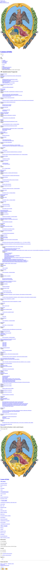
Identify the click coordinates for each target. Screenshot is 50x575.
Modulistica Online (3, 507)
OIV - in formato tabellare (6, 168)
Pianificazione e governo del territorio (6, 363)
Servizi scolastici (3, 522)
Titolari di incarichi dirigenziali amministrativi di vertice (8, 121)
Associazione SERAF (3, 483)
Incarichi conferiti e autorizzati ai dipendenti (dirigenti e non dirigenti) (11, 151)
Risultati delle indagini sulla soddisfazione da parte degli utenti (11, 329)
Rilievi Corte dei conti (5, 305)
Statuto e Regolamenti (3, 398)
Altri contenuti (2, 396)
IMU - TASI (2, 505)
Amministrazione (5, 491)
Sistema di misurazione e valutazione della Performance (8, 172)
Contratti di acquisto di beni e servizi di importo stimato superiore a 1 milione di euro (15, 260)
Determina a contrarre (7, 253)
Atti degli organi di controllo (6, 105)
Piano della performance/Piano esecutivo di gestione (10, 179)
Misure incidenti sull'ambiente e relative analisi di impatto (11, 378)
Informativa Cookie (11, 563)
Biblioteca (2, 527)
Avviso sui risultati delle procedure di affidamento (12, 255)
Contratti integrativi (5, 163)
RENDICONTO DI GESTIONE (7, 279)
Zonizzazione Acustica (3, 365)
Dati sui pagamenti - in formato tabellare (8, 337)
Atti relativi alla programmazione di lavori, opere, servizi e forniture (12, 246)
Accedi (3, 64)
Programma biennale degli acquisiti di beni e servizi (12, 248)
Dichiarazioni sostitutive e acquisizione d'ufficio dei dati (9, 219)
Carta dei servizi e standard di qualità (6, 309)
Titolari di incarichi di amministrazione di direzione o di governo (12, 95)
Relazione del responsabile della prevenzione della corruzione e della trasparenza (14, 404)
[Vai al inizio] (0, 430)
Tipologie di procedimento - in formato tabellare (9, 216)
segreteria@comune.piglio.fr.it (7, 553)
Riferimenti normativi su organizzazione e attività (9, 79)
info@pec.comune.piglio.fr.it (6, 555)
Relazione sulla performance (4, 181)
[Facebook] (2, 55)
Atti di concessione (3, 269)
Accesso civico (2, 407)
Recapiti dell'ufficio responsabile (7, 221)
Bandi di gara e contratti (4, 237)
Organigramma (4, 110)
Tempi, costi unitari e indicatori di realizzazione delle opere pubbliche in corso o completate (16, 361)
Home (3, 66)
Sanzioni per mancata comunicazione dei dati (7, 97)
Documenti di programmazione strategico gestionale (10, 81)
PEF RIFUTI (2, 372)
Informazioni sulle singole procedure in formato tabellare (9, 239)
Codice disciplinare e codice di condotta (8, 82)
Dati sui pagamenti (3, 334)
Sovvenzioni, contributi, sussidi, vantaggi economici (8, 263)
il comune (4, 481)
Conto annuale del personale (6, 139)
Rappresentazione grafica (4, 210)
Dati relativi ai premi (3, 190)
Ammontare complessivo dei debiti (5, 332)
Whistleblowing (2, 425)
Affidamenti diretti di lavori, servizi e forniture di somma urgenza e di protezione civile (17, 257)
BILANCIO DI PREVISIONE (7, 278)
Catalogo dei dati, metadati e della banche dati (9, 416)
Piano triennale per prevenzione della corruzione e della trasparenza (10, 75)
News (1, 486)
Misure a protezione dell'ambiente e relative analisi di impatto (11, 379)
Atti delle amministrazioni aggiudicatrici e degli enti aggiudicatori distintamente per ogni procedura (15, 243)
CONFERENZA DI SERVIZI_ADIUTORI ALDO (8, 502)
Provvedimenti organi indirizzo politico (6, 226)
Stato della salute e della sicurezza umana (8, 381)
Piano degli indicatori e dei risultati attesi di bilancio (8, 281)
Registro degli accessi (5, 412)
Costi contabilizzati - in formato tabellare (8, 320)
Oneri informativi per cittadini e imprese (6, 84)
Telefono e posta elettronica (4, 112)
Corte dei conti (2, 303)
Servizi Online (2, 504)
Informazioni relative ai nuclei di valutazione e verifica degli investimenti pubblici (14, 356)
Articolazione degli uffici (4, 107)
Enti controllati (2, 195)
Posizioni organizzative (4, 132)
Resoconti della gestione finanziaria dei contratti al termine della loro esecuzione (14, 261)
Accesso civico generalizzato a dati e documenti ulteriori (11, 411)
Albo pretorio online (3, 510)
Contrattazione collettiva (4, 156)
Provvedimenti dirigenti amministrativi (6, 230)
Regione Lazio (2, 0)
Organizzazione (2, 89)
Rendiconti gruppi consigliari (6, 104)
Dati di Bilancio (2, 517)
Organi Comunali (3, 493)
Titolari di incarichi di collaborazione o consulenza (8, 115)
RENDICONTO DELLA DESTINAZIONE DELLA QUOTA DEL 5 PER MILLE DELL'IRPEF (17, 422)
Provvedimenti (2, 223)
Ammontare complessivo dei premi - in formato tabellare (11, 188)
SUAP (1, 509)
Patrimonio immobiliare (4, 283)
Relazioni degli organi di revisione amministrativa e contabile (11, 301)
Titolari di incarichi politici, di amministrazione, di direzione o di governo (11, 91)
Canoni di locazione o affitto (4, 288)
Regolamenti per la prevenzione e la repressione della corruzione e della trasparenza (15, 403)
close (1, 58)
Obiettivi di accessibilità (6, 418)
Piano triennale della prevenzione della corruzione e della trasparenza (13, 401)
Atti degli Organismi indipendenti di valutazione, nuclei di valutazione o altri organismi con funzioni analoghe (19, 297)
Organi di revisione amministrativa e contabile (7, 298)
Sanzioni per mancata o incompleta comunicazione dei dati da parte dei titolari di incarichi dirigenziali (17, 100)
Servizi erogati (2, 307)
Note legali (5, 563)
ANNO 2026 (4, 342)
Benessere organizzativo (4, 194)
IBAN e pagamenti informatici (5, 347)
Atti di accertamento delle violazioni (7, 406)
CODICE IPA (2, 333)
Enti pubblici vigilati (3, 197)
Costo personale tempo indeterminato (8, 140)
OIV (1, 165)
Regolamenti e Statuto (3, 498)
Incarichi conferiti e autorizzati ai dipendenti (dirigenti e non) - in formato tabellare (15, 154)
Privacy (1, 563)
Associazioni (2, 488)
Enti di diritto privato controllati (7, 208)
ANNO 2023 (4, 345)
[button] (3, 60)
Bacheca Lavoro (2, 532)
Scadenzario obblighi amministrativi (7, 87)
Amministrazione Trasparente (6, 67)
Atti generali (2, 76)
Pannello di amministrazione (4, 565)
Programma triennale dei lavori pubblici (10, 249)
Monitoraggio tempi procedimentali (5, 218)
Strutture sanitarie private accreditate (6, 383)
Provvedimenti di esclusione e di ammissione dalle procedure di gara (12, 259)
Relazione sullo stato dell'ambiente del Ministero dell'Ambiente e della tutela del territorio (16, 382)
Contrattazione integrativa (4, 160)
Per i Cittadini (4, 525)
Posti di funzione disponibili (6, 129)
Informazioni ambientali (6, 68)
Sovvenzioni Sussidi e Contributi (5, 515)
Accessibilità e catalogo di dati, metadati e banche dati (8, 413)
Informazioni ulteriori (7, 258)
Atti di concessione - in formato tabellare (8, 272)
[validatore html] (2, 569)
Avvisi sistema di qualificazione (9, 256)
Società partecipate (3, 201)
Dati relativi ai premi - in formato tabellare (8, 192)
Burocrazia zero (2, 88)
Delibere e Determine (3, 512)
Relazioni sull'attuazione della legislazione (8, 380)
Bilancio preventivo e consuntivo (5, 275)
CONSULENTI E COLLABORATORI (8, 117)
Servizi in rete (2, 326)
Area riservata (2, 564)
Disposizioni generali (3, 73)
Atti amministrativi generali (6, 80)
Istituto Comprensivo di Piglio (5, 537)
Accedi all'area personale (5, 2)
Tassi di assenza (2, 147)
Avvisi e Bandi (6, 254)
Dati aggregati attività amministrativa (6, 211)
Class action (2, 313)
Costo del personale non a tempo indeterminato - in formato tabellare (12, 145)
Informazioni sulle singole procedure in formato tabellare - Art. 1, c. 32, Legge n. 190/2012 (16, 242)
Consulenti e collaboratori (4, 113)
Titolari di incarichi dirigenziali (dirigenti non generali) (8, 125)
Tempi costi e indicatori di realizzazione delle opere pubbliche (9, 359)
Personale (1, 119)
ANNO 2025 (4, 343)
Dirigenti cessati (2, 131)
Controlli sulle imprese (3, 234)
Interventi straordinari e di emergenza (8, 394)
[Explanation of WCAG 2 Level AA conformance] (6, 569)
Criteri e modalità (3, 265)
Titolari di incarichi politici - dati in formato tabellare (10, 94)
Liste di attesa (2, 322)
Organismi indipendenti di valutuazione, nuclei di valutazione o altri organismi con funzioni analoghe (15, 294)
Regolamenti (4, 417)
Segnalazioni (2, 534)
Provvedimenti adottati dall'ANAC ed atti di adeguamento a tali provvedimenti (14, 405)
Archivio (1, 529)
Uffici (1, 495)
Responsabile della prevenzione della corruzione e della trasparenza (12, 402)
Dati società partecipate (5, 204)
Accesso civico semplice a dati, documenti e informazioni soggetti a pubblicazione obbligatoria (16, 410)
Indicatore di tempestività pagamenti (5, 339)
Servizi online (4, 500)
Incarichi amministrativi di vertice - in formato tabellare (10, 124)
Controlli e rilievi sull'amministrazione (6, 292)
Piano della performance (4, 177)
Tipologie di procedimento (4, 213)
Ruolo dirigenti (4, 130)
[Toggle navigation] (1, 57)
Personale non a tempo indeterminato (6, 142)
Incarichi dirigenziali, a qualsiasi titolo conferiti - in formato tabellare (12, 128)
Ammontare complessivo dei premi (5, 185)
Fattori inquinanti (5, 377)
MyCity (2, 567)
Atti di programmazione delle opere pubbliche (7, 358)
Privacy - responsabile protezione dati (6, 424)
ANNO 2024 (4, 344)
